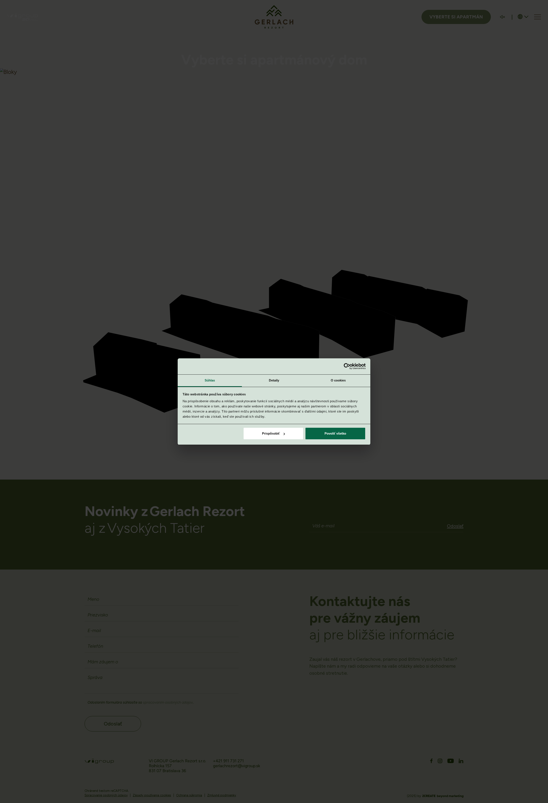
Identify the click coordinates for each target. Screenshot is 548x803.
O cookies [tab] (338, 380)
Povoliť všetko (335, 433)
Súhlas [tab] (210, 380)
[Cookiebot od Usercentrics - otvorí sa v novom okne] (347, 366)
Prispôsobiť (271, 433)
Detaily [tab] (274, 380)
